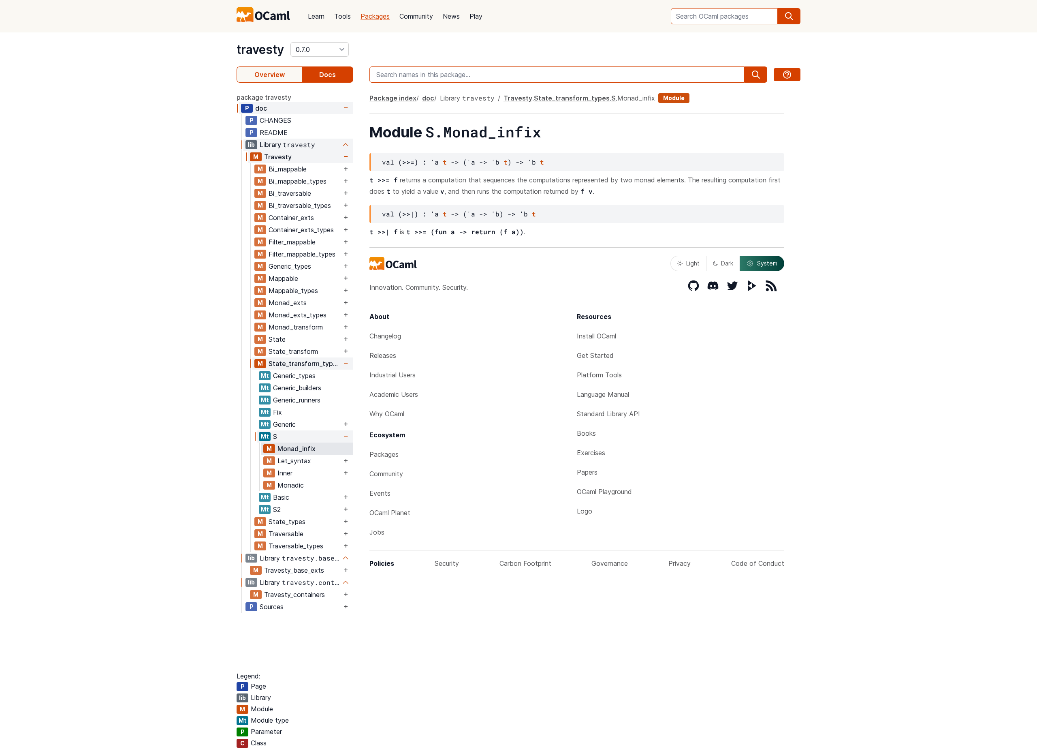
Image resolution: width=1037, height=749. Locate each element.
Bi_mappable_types (297, 181)
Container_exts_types (301, 230)
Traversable (286, 534)
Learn (316, 16)
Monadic (290, 485)
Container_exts (291, 218)
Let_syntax (294, 461)
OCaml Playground (604, 492)
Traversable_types (296, 546)
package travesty (264, 97)
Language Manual (603, 394)
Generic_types (290, 266)
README (274, 132)
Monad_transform (296, 327)
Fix (277, 412)
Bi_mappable (288, 169)
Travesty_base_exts (294, 570)
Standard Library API (608, 414)
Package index (392, 98)
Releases (382, 355)
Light (693, 263)
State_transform (293, 351)
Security (447, 563)
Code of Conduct (757, 563)
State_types (287, 522)
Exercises (591, 453)
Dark (727, 263)
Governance (609, 563)
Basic (281, 497)
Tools (342, 16)
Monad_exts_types (297, 315)
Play (475, 16)
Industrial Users (392, 375)
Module (674, 97)
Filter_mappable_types (302, 254)
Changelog (385, 336)
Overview (269, 75)
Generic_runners (296, 400)
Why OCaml (386, 414)
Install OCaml (596, 336)
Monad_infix (296, 449)
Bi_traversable (290, 193)
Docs (327, 75)
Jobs (376, 532)
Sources (272, 607)
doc (261, 108)
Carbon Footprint (525, 563)
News (451, 16)
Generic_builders (297, 388)
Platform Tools (599, 375)
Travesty (278, 157)
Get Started (595, 355)
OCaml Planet (389, 513)
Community (416, 16)
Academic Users (393, 394)
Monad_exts (288, 303)
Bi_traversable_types (300, 205)
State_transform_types (304, 364)
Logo (584, 511)
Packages (375, 16)
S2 (277, 509)
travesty (260, 49)
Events (379, 493)
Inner (284, 473)
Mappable (283, 278)
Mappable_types (293, 291)
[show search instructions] (787, 74)
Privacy (679, 563)
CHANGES (275, 120)
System (767, 263)
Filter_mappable (292, 242)
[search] (789, 16)
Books (586, 433)
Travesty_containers (294, 595)
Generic (284, 424)
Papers (587, 472)
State (277, 339)
